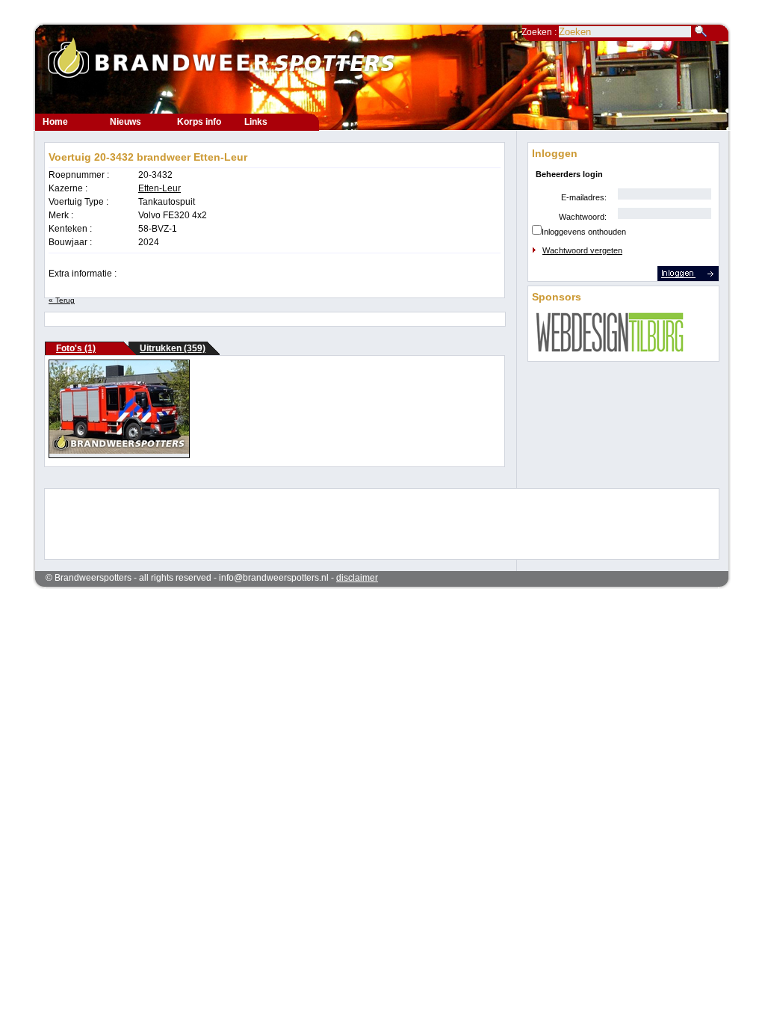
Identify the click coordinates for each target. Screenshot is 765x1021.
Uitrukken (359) (172, 348)
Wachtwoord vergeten (582, 250)
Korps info (199, 122)
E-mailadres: (584, 197)
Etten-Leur (159, 188)
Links (255, 122)
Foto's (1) (76, 348)
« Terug (62, 300)
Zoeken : (540, 32)
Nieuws (125, 122)
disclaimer (357, 578)
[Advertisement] (372, 522)
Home (55, 122)
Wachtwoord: (583, 216)
